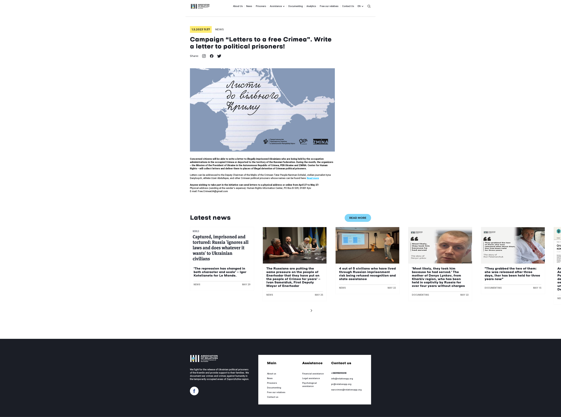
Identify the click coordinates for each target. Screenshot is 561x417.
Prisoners (261, 6)
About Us (238, 6)
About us (271, 373)
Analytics (311, 6)
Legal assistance (311, 378)
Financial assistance (313, 373)
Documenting (295, 6)
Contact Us (348, 6)
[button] (276, 6)
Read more (357, 218)
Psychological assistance (309, 385)
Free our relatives (329, 6)
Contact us (272, 397)
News (249, 6)
